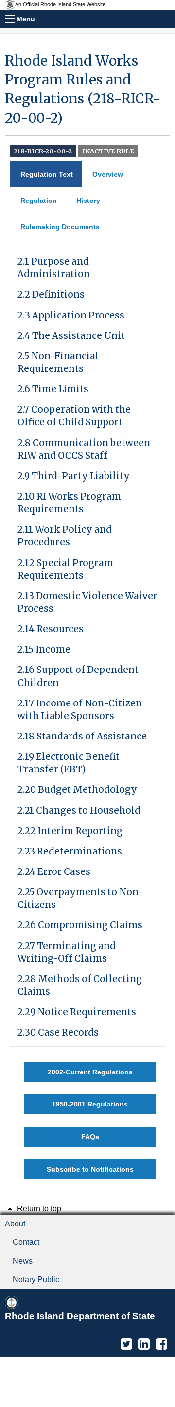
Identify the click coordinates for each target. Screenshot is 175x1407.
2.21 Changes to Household (79, 810)
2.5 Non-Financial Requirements (58, 362)
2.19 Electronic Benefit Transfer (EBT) (69, 763)
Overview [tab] (107, 174)
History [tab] (88, 200)
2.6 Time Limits (53, 389)
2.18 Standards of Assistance (82, 736)
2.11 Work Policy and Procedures (65, 536)
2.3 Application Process (71, 315)
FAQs (90, 1136)
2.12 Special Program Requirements (65, 569)
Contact (26, 1242)
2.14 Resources (51, 629)
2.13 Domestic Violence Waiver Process (88, 602)
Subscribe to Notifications (90, 1169)
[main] (87, 615)
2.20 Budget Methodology (77, 789)
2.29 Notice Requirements (77, 1012)
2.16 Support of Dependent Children (78, 676)
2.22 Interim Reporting (70, 831)
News (23, 1261)
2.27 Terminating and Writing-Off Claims (67, 952)
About (15, 1224)
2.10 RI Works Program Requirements (69, 503)
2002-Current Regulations (90, 1072)
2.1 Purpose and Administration (54, 268)
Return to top (38, 1209)
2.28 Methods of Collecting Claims (80, 985)
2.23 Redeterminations (70, 851)
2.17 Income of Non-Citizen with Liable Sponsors (80, 709)
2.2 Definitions (51, 294)
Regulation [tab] (38, 200)
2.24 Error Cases (54, 871)
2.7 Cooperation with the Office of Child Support (74, 416)
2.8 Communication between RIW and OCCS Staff (84, 449)
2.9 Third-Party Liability (74, 476)
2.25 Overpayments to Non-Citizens (80, 898)
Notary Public (36, 1279)
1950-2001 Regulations (90, 1104)
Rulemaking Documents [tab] (60, 227)
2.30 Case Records (58, 1032)
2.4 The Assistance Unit (71, 335)
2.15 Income (44, 649)
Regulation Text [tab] (46, 174)
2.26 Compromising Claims (80, 925)
